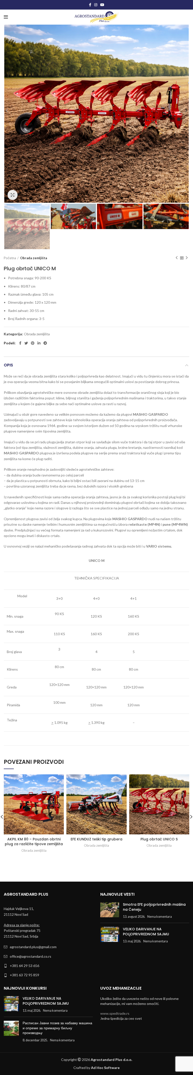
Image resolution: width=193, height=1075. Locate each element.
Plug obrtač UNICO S (159, 839)
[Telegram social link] (45, 343)
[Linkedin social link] (39, 343)
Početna (10, 258)
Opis (8, 365)
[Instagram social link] (96, 5)
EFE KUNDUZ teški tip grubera (96, 839)
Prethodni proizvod (176, 257)
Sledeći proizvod (186, 257)
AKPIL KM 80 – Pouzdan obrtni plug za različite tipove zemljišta (34, 842)
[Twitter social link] (26, 343)
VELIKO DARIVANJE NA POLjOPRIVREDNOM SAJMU (146, 932)
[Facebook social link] (90, 5)
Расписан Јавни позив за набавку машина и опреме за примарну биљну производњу (57, 1027)
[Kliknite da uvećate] (13, 195)
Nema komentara (159, 917)
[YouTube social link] (102, 5)
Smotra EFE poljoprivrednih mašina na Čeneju (154, 907)
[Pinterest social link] (32, 343)
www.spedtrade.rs (114, 1013)
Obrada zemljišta (33, 258)
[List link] (48, 947)
